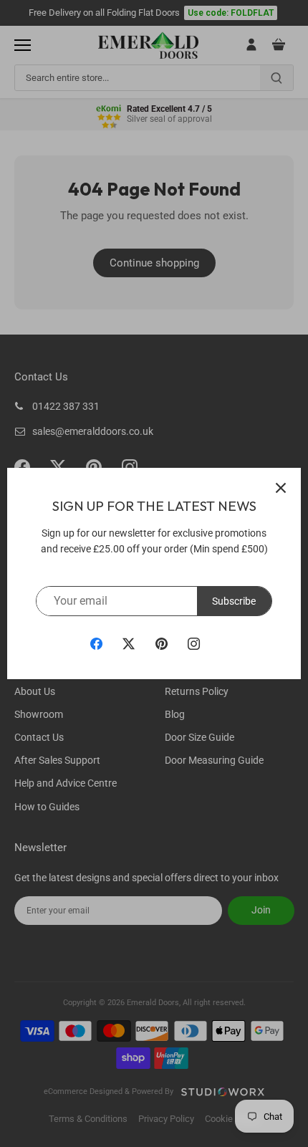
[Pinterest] (161, 643)
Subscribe (234, 601)
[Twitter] (128, 643)
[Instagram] (194, 643)
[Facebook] (96, 643)
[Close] (281, 488)
